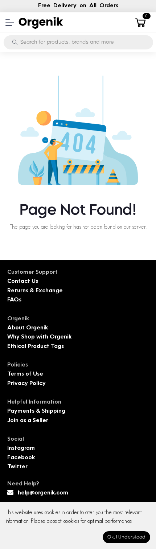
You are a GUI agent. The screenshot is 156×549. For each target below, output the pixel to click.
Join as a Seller (27, 421)
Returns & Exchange (35, 291)
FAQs (14, 300)
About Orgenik (27, 328)
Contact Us (22, 281)
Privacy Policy (26, 383)
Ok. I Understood (126, 537)
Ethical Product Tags (35, 346)
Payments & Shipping (36, 411)
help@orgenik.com (43, 493)
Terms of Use (25, 374)
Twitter (17, 467)
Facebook (21, 458)
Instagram (21, 448)
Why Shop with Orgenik (39, 337)
